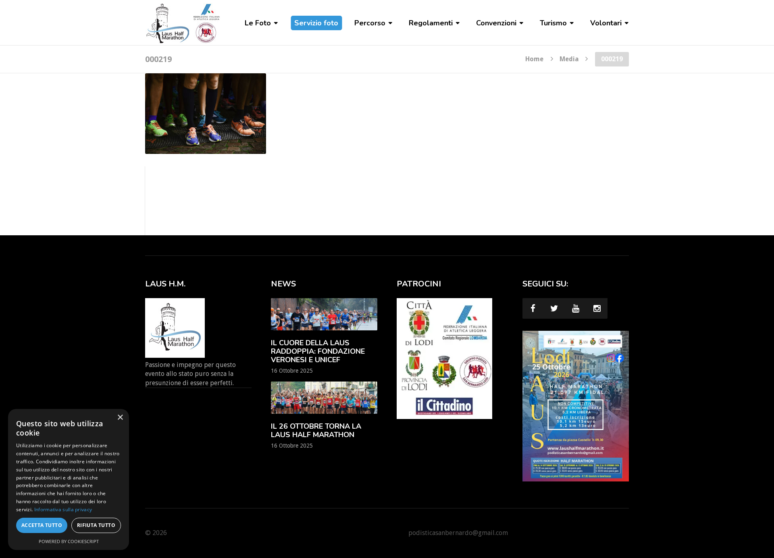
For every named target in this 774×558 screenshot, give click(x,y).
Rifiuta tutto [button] (96, 525)
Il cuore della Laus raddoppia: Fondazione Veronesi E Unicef (318, 351)
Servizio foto (316, 23)
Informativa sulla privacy (63, 509)
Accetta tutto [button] (41, 525)
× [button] (120, 418)
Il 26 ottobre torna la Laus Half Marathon (316, 430)
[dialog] (68, 479)
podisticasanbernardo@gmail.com (458, 533)
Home (534, 58)
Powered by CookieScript (69, 541)
